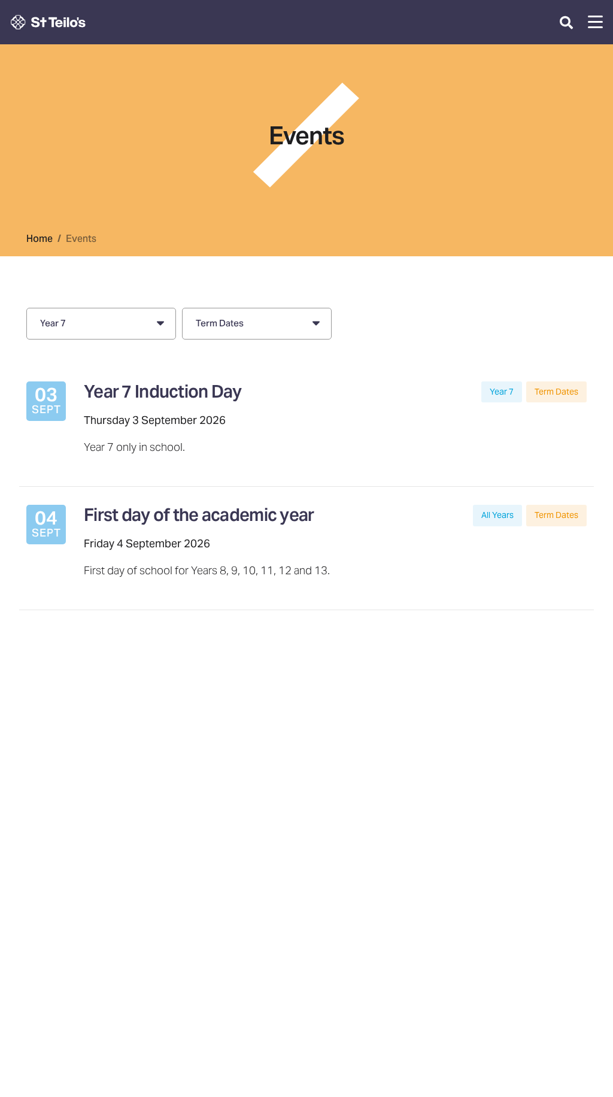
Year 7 (502, 391)
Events (81, 238)
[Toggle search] (566, 22)
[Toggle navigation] (595, 22)
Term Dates (556, 391)
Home (39, 238)
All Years (497, 515)
